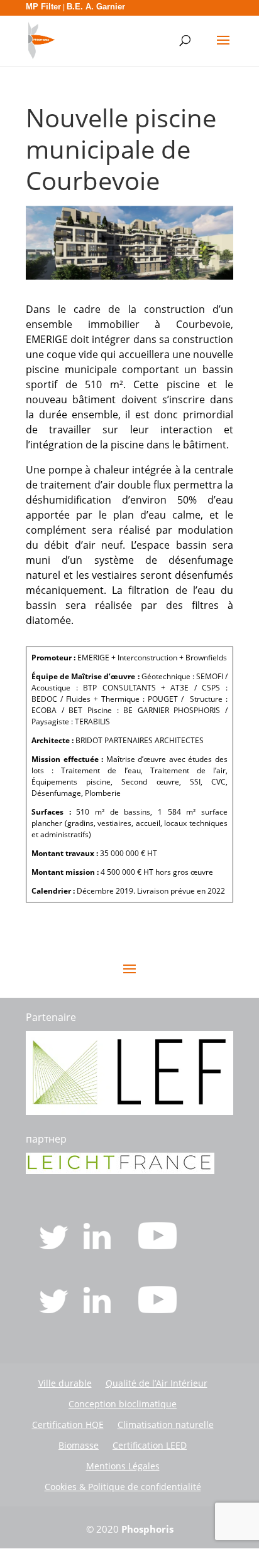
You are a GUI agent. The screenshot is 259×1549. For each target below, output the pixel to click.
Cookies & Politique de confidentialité (123, 1487)
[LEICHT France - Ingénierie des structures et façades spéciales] (129, 1111)
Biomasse (78, 1445)
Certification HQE (68, 1424)
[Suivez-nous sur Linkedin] (98, 1245)
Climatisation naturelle (166, 1424)
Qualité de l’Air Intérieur (156, 1383)
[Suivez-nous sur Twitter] (55, 1245)
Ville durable (65, 1383)
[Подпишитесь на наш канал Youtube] (157, 1309)
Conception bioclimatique (123, 1404)
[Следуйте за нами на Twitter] (55, 1309)
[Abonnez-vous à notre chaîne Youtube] (157, 1245)
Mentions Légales (123, 1466)
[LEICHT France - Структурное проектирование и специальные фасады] (120, 1170)
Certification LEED (150, 1445)
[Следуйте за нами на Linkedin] (98, 1309)
